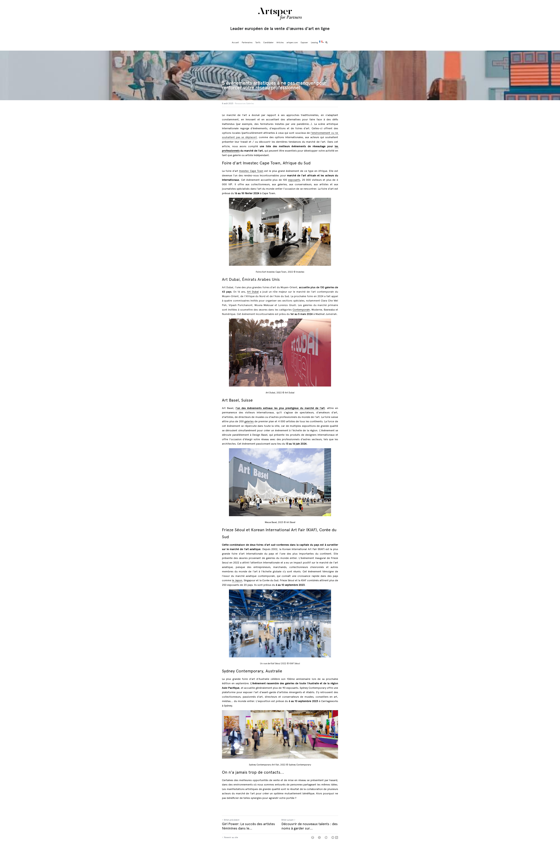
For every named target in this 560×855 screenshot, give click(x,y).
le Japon (237, 580)
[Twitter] (319, 837)
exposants (294, 179)
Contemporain (301, 309)
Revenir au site (231, 837)
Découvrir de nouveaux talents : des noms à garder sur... (309, 826)
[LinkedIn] (326, 837)
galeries (249, 421)
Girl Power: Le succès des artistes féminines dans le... (248, 826)
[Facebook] (312, 837)
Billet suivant (287, 820)
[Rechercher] (326, 42)
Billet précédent (231, 820)
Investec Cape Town (251, 171)
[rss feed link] (336, 837)
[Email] (332, 837)
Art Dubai (253, 291)
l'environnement (320, 132)
